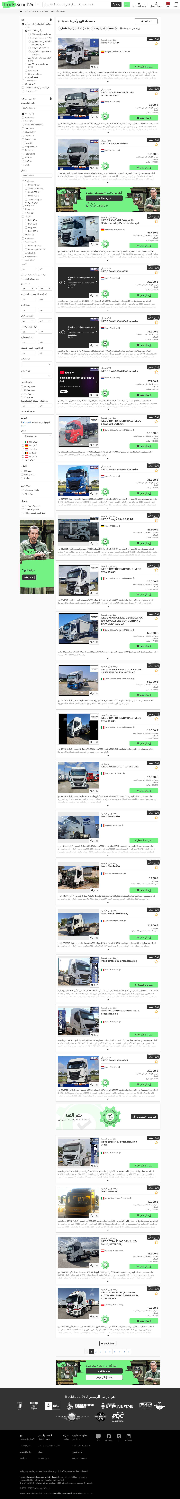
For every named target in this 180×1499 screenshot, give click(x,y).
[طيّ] (108, 81)
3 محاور (29, 393)
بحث (117, 4)
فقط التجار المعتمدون (35, 513)
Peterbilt (30, 154)
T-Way (29, 209)
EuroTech (30, 253)
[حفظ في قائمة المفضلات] (156, 43)
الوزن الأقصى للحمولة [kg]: (32, 348)
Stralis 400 (33, 195)
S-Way (29, 205)
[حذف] (87, 28)
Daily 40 (32, 220)
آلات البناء (30, 84)
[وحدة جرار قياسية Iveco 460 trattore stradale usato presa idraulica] (78, 1021)
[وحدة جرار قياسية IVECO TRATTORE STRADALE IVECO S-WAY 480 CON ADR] (78, 431)
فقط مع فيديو (32, 509)
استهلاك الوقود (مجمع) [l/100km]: (34, 401)
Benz (29, 128)
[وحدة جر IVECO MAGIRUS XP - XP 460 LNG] (78, 777)
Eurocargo (30, 242)
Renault (30, 139)
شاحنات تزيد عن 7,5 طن (38, 65)
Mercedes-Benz (34, 124)
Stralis (29, 181)
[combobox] (37, 435)
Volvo (29, 135)
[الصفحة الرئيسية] (21, 11)
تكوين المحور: (26, 382)
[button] (176, 4)
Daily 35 (32, 227)
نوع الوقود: (25, 358)
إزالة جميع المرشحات (131, 28)
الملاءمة (147, 21)
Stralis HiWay (34, 199)
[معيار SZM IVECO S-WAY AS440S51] (78, 154)
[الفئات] (38, 4)
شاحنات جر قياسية (41, 34)
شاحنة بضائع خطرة (40, 47)
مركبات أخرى (35, 74)
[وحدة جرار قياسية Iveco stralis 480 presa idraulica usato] (78, 1152)
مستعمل (30, 474)
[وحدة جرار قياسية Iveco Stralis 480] (78, 877)
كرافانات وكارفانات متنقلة (37, 87)
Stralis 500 (34, 192)
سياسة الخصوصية (71, 1493)
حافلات (33, 70)
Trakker (29, 234)
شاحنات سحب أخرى (41, 37)
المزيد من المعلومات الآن (144, 1116)
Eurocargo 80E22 (36, 249)
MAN (29, 117)
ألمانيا (32, 445)
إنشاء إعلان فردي (104, 1377)
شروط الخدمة (59, 1493)
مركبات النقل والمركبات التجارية (38, 25)
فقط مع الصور (32, 505)
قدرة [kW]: (25, 305)
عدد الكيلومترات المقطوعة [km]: (34, 294)
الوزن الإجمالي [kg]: (29, 326)
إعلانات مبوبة (32, 490)
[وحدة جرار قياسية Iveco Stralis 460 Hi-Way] (78, 924)
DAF (29, 121)
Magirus (29, 238)
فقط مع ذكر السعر (31, 279)
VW (27, 165)
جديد (27, 471)
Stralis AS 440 (35, 188)
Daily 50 (32, 224)
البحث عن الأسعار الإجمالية (35, 274)
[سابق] (60, 54)
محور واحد (29, 386)
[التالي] (97, 54)
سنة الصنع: (25, 283)
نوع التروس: (26, 370)
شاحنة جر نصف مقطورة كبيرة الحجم (41, 43)
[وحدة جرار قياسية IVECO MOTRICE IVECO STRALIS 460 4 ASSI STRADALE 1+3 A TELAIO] (78, 680)
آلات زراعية (31, 91)
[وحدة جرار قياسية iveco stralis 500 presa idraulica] (78, 971)
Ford (28, 143)
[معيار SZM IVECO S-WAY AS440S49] (78, 1071)
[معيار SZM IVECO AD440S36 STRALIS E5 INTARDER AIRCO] (78, 103)
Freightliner (31, 146)
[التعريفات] (37, 552)
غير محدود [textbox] (30, 435)
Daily (28, 216)
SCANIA (30, 132)
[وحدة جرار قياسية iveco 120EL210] (78, 1202)
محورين (29, 390)
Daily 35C (33, 231)
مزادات (29, 493)
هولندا (32, 449)
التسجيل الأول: (27, 316)
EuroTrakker (31, 256)
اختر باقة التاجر (104, 198)
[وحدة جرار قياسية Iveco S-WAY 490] (78, 827)
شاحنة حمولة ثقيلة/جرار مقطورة (41, 53)
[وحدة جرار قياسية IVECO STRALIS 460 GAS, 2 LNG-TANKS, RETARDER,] (78, 1252)
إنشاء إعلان (29, 577)
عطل (27, 478)
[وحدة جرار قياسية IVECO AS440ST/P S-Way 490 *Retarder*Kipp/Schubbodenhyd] (78, 231)
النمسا (32, 456)
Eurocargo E (34, 245)
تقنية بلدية (30, 80)
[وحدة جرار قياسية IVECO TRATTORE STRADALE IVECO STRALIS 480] (78, 580)
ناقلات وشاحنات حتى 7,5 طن (39, 59)
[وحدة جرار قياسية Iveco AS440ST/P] (78, 53)
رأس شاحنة (35, 30)
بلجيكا (32, 453)
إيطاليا (33, 442)
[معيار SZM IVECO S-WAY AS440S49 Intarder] (78, 480)
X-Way (29, 213)
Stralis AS (34, 185)
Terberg (29, 150)
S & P (28, 157)
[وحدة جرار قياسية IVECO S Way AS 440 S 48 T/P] (78, 530)
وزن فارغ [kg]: (27, 337)
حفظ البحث (109, 1343)
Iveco (29, 113)
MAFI (28, 161)
